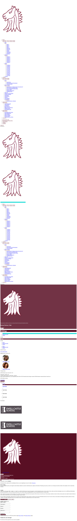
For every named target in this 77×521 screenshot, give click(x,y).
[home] (13, 202)
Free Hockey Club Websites (5, 476)
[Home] (13, 37)
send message (3, 514)
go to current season (3, 351)
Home (4, 342)
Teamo (6, 478)
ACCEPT (4, 499)
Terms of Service (28, 515)
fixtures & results (5, 334)
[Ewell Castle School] (11, 417)
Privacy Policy (21, 515)
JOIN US (2, 125)
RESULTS (2, 381)
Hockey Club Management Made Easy (6, 475)
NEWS (4, 335)
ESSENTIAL (11, 499)
